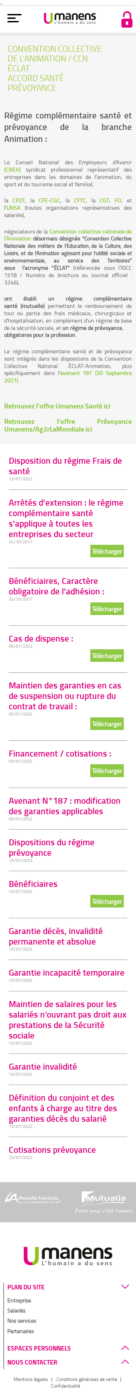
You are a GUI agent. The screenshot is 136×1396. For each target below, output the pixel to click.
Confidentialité (65, 1385)
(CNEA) (12, 169)
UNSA (14, 207)
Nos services (21, 1320)
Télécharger (107, 551)
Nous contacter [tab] (32, 1362)
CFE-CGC (49, 200)
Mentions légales (31, 1379)
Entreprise (19, 1300)
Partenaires (20, 1331)
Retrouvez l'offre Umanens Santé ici (57, 406)
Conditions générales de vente (86, 1379)
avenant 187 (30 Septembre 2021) (68, 376)
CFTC (80, 200)
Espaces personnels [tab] (39, 1348)
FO (118, 200)
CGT (104, 200)
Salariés (16, 1310)
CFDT (19, 200)
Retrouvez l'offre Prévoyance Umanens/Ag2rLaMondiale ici (68, 425)
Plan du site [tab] (26, 1287)
